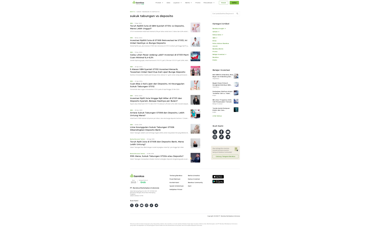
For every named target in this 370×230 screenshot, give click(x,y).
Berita (132, 12)
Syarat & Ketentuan (177, 186)
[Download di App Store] (218, 178)
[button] (137, 177)
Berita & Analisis (194, 175)
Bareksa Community (195, 182)
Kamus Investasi (194, 179)
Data (168, 3)
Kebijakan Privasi (176, 189)
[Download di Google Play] (218, 183)
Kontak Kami (174, 182)
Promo (198, 3)
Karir (189, 186)
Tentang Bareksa (176, 175)
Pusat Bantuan (175, 179)
